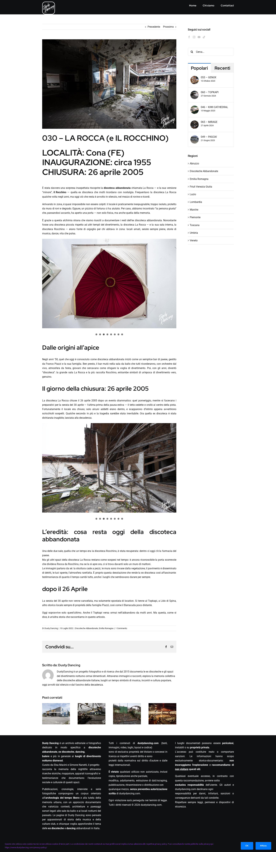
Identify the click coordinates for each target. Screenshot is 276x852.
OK (247, 845)
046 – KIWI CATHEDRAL (214, 107)
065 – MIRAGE (209, 121)
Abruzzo (194, 163)
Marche (194, 209)
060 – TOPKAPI (209, 92)
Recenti (222, 68)
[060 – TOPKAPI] (194, 92)
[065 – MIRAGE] (194, 122)
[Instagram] (194, 37)
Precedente (154, 26)
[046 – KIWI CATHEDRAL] (194, 107)
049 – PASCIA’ (209, 136)
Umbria (194, 232)
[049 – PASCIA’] (194, 137)
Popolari (199, 68)
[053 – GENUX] (194, 78)
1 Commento (121, 628)
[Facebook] (189, 37)
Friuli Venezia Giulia (201, 186)
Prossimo (168, 26)
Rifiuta (263, 845)
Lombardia (196, 201)
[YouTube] (199, 37)
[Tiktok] (204, 37)
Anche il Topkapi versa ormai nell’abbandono (109, 612)
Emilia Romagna (106, 628)
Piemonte (195, 217)
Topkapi (152, 600)
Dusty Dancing (51, 628)
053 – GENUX (208, 77)
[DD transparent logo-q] (48, 3)
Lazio (193, 194)
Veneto (194, 240)
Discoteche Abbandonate (86, 628)
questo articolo (96, 616)
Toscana (194, 225)
